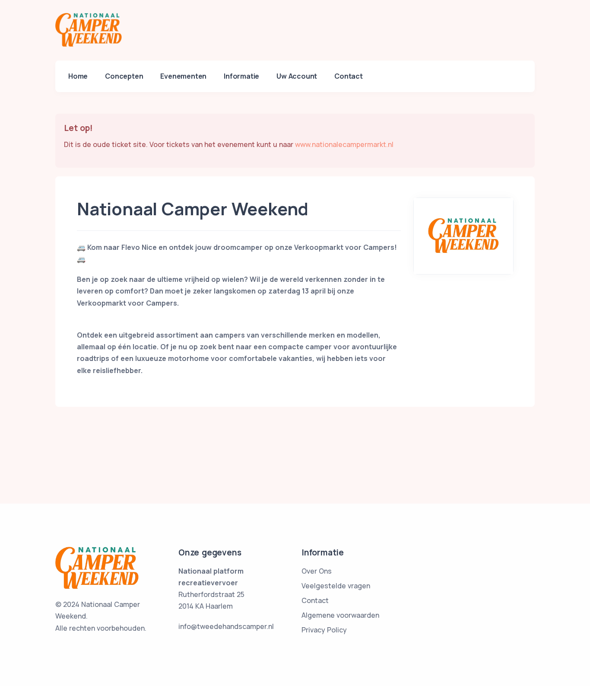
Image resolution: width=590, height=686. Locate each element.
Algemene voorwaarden (340, 615)
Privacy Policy (324, 630)
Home (78, 76)
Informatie (241, 76)
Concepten (124, 76)
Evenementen (183, 76)
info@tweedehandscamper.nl (226, 626)
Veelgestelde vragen (335, 585)
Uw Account (296, 76)
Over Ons (316, 571)
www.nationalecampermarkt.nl (344, 144)
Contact (348, 76)
